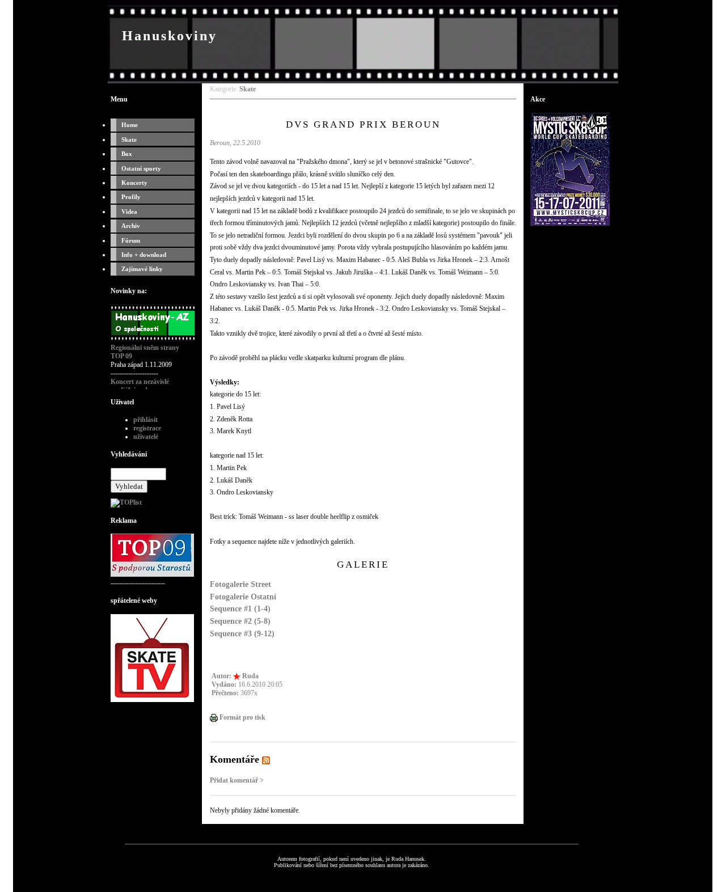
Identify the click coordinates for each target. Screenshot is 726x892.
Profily (131, 196)
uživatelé (145, 437)
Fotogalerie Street (240, 584)
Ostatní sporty (141, 168)
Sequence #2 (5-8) (240, 620)
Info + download (143, 254)
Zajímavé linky (142, 268)
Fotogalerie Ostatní (243, 596)
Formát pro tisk (241, 717)
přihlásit (145, 420)
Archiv (130, 225)
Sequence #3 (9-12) (242, 633)
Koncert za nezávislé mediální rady (140, 386)
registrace (147, 428)
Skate (129, 139)
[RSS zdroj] (266, 759)
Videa (129, 211)
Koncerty (134, 182)
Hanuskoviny (169, 35)
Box (126, 153)
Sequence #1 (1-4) (240, 608)
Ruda (250, 676)
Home (129, 124)
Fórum (130, 240)
